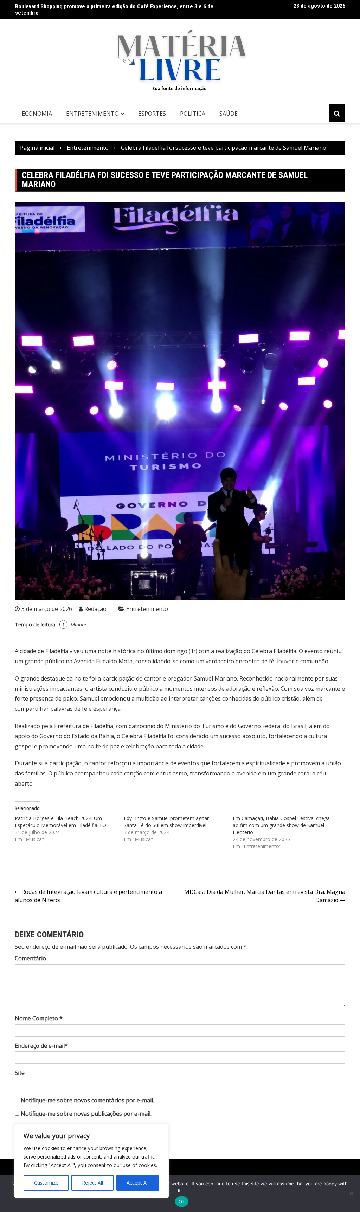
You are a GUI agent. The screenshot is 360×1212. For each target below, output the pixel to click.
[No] (351, 1193)
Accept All (138, 1182)
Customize (46, 1182)
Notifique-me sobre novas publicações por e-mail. (86, 1113)
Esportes (152, 113)
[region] (91, 1161)
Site (20, 1073)
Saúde (228, 113)
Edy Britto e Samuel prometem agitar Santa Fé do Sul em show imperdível (166, 822)
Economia (37, 113)
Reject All (92, 1182)
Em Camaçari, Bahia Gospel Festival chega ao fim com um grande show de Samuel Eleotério (281, 825)
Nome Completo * (39, 1018)
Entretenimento (92, 113)
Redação (95, 609)
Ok (182, 1201)
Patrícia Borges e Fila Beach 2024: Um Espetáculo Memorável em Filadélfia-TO (60, 822)
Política (192, 113)
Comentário (30, 958)
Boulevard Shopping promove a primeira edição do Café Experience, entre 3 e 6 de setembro (114, 9)
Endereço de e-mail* (41, 1046)
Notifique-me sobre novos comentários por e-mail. (87, 1100)
